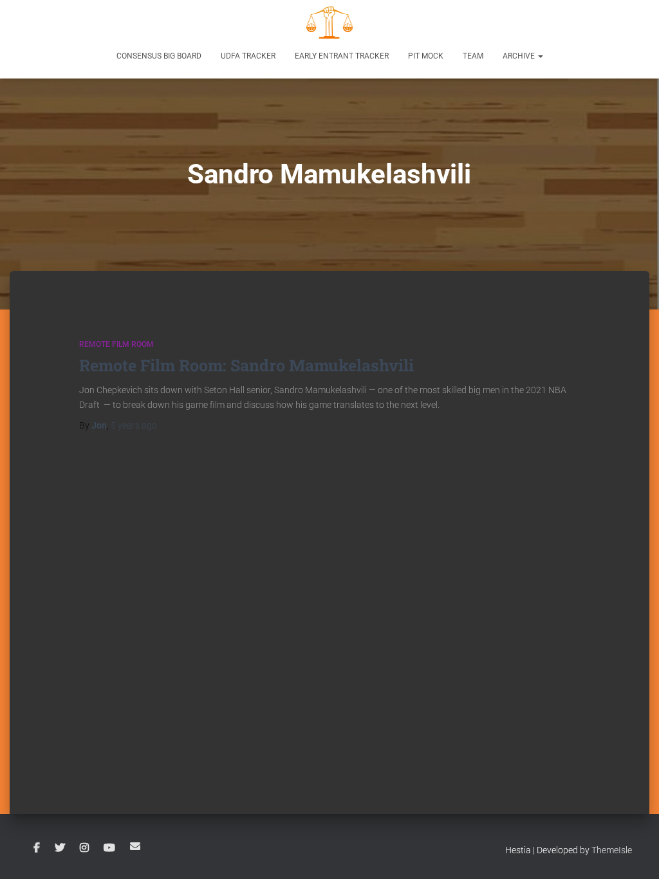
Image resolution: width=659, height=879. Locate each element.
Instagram (84, 848)
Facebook (36, 848)
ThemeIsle (611, 850)
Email (135, 846)
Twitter (59, 848)
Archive (520, 55)
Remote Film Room (116, 344)
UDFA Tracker (248, 55)
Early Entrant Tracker (342, 55)
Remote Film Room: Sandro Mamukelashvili (246, 365)
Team (473, 55)
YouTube (109, 848)
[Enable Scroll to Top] (633, 853)
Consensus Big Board (158, 55)
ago (134, 425)
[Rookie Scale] (329, 22)
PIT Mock (425, 55)
